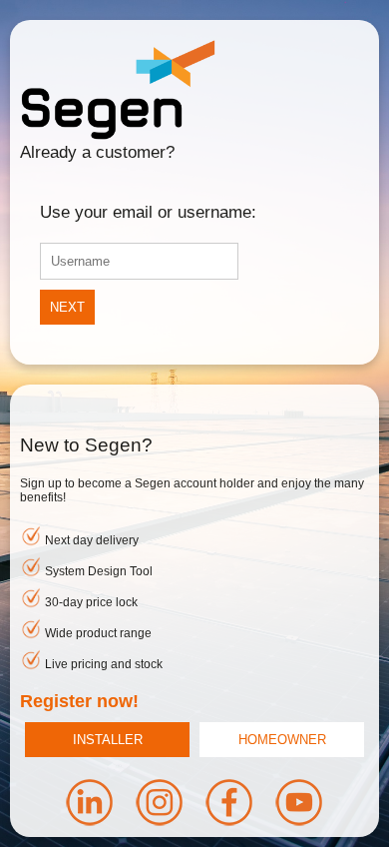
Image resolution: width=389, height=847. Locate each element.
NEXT (67, 307)
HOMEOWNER (282, 739)
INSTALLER (108, 739)
